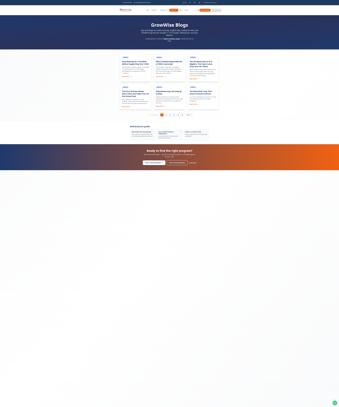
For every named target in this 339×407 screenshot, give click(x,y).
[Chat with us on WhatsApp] (335, 403)
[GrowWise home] (125, 10)
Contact (186, 10)
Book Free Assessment (153, 163)
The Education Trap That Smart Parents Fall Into (201, 92)
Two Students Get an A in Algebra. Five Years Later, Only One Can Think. (201, 64)
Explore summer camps (172, 39)
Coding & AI (163, 10)
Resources (173, 10)
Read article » (126, 76)
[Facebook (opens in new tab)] (190, 2)
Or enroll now (192, 162)
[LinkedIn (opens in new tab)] (199, 2)
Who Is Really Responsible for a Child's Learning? (169, 62)
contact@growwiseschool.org (143, 2)
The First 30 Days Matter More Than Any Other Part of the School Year (135, 93)
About (180, 10)
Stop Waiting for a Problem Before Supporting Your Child (135, 62)
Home (147, 10)
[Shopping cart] (198, 10)
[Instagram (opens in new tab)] (195, 2)
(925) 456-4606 (128, 2)
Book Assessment (205, 10)
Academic (153, 10)
